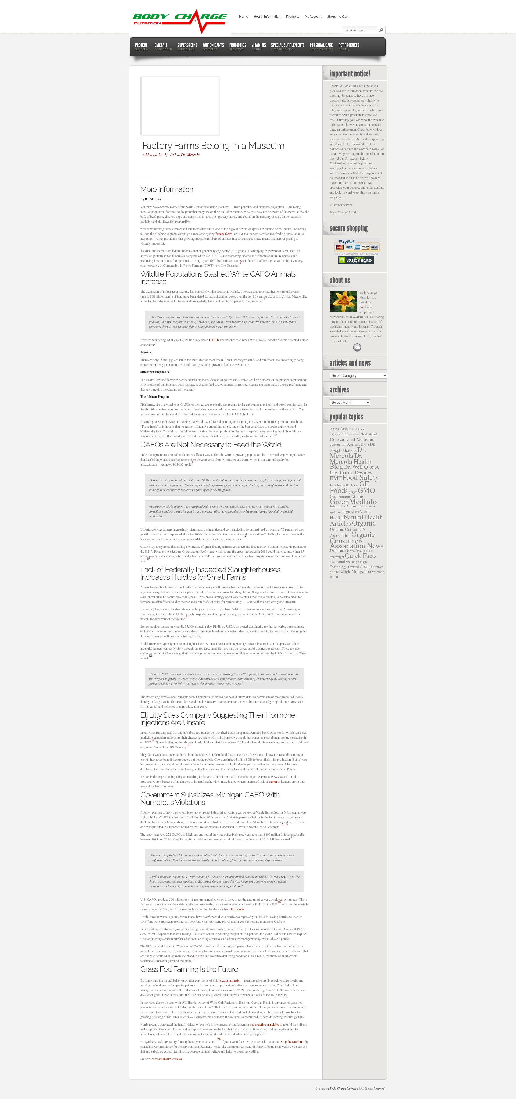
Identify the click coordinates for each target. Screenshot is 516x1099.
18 (279, 901)
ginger (353, 491)
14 (189, 744)
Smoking (351, 562)
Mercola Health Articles (167, 1059)
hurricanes (237, 909)
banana (354, 434)
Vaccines (365, 566)
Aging (334, 428)
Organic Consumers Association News (357, 539)
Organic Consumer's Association (348, 532)
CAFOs (214, 340)
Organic (364, 523)
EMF (336, 478)
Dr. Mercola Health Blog (351, 461)
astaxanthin (339, 433)
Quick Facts (361, 555)
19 (193, 958)
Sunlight (362, 562)
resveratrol (337, 561)
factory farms (224, 233)
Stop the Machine (292, 1041)
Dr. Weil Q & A (361, 466)
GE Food (351, 485)
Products (292, 17)
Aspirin (360, 429)
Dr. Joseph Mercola (352, 447)
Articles (347, 429)
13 (153, 739)
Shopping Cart (337, 17)
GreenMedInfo (353, 501)
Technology (338, 566)
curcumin (338, 444)
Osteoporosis (364, 550)
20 (219, 1039)
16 (286, 824)
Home (243, 17)
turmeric (353, 566)
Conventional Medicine (352, 439)
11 (187, 616)
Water (335, 572)
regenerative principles (264, 1024)
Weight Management (355, 571)
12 (150, 655)
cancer (273, 781)
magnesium (350, 511)
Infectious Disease (343, 506)
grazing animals (229, 980)
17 (292, 836)
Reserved (379, 1088)
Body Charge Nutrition (344, 1088)
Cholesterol (368, 433)
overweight (337, 556)
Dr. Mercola (190, 154)
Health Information (267, 17)
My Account (313, 17)
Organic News (342, 550)
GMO (366, 490)
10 (148, 558)
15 (282, 824)
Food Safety (360, 477)
